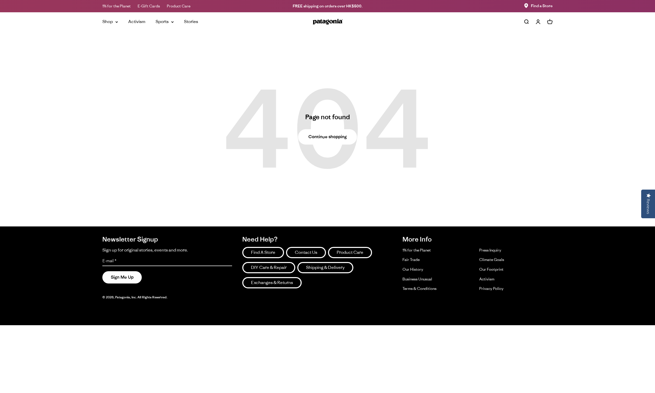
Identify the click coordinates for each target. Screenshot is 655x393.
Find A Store (263, 252)
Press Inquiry (490, 250)
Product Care (178, 6)
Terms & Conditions (419, 288)
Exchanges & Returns (272, 282)
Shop (107, 21)
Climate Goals (491, 259)
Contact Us (306, 252)
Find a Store (542, 5)
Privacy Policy (491, 288)
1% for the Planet (116, 6)
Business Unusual (417, 279)
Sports (162, 21)
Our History (412, 269)
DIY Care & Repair (269, 267)
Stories (191, 21)
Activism (136, 21)
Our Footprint (491, 269)
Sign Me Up (122, 277)
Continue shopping (327, 136)
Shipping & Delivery (325, 267)
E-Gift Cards (149, 6)
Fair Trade (411, 259)
